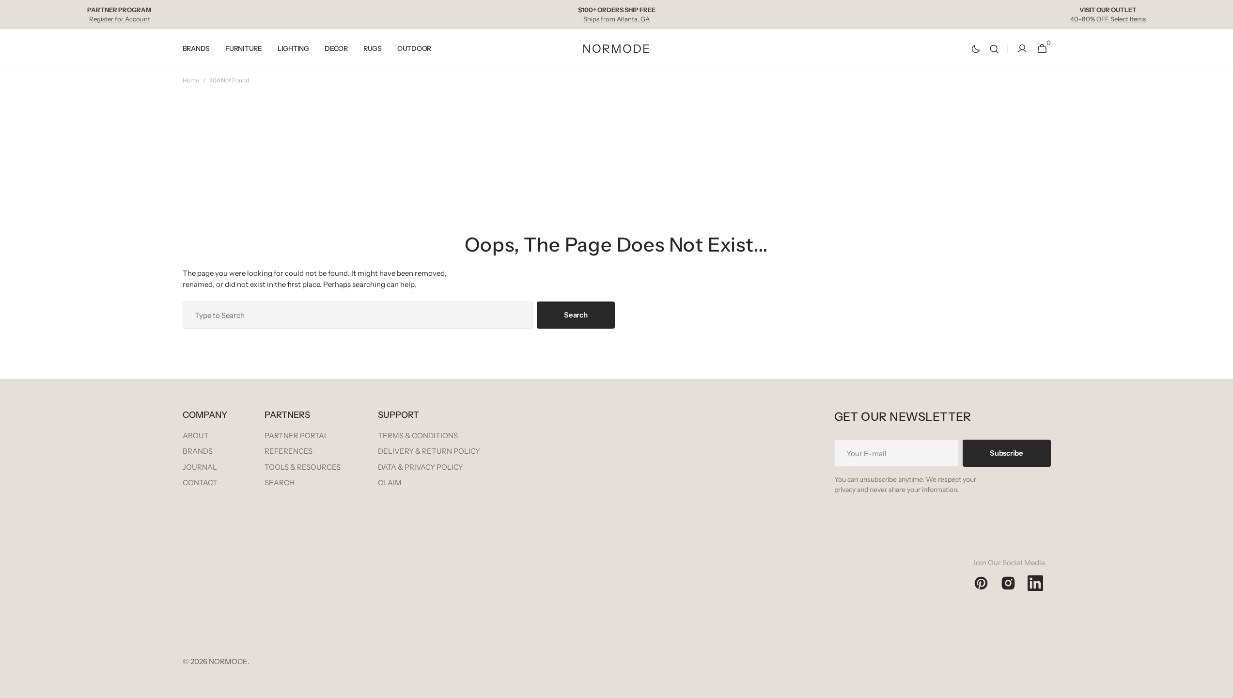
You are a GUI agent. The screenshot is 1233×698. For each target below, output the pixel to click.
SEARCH (280, 482)
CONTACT (200, 482)
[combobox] (358, 315)
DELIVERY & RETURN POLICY (429, 451)
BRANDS (198, 451)
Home (191, 80)
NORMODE (228, 661)
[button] (994, 48)
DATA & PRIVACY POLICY (420, 467)
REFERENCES (288, 451)
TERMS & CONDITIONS (418, 435)
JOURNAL (200, 467)
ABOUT (196, 435)
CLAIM (390, 482)
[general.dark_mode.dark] (976, 49)
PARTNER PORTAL (296, 435)
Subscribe (1006, 453)
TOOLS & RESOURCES (303, 467)
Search (575, 314)
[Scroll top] (1221, 686)
